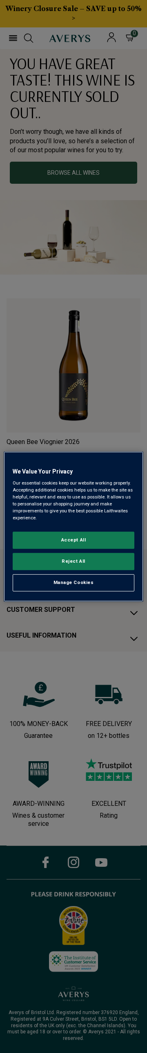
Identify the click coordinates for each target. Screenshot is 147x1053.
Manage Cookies (73, 582)
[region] (73, 526)
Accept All (73, 540)
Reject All (73, 561)
